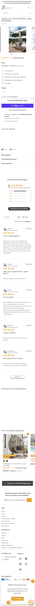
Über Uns (4, 533)
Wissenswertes (7, 163)
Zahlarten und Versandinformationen (12, 547)
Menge (4, 88)
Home (3, 511)
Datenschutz (5, 543)
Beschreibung (6, 155)
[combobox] (17, 13)
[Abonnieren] (29, 500)
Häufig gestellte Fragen (8, 518)
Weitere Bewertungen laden (17, 377)
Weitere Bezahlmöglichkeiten (17, 110)
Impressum (5, 540)
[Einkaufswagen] (28, 7)
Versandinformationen (9, 159)
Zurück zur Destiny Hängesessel (19, 483)
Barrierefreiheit (6, 521)
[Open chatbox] (31, 602)
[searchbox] (10, 217)
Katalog (4, 516)
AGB (3, 538)
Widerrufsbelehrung (7, 545)
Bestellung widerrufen (8, 523)
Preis (3, 63)
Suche (3, 513)
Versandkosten (14, 96)
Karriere (4, 535)
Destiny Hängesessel (16, 431)
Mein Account (6, 526)
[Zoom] (28, 50)
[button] (8, 602)
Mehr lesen (7, 253)
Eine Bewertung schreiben (19, 209)
